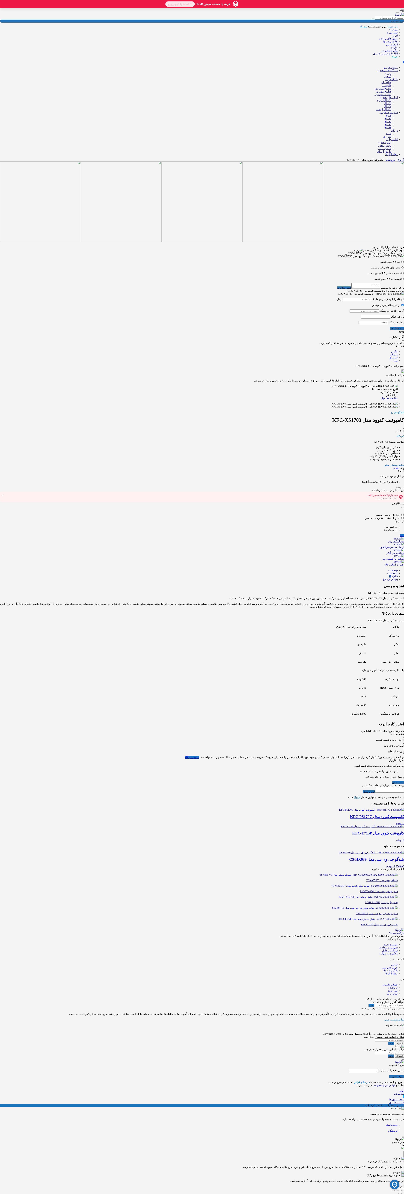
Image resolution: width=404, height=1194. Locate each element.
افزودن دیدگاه (192, 757)
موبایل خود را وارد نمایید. (391, 1070)
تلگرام (394, 351)
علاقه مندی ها (390, 41)
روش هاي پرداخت (388, 38)
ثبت (402, 535)
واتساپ (394, 354)
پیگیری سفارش (389, 50)
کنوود (396, 468)
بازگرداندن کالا (390, 970)
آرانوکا (401, 160)
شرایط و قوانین (362, 1082)
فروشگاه (390, 160)
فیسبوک (393, 357)
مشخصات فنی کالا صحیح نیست (384, 273)
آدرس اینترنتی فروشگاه (391, 311)
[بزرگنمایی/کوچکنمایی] (402, 1190)
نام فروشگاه (397, 316)
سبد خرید (393, 990)
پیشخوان (393, 29)
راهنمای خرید (391, 944)
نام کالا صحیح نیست (390, 262)
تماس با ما (392, 993)
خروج (395, 56)
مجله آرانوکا (391, 973)
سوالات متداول (390, 950)
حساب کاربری (390, 984)
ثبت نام (363, 26)
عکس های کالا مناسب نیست (386, 267)
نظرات (394, 47)
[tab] (199, 570)
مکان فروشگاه (396, 322)
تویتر (395, 360)
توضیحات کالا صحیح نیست (387, 279)
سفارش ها (392, 32)
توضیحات (393, 570)
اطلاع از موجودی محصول (387, 515)
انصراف (399, 1043)
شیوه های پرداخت (388, 947)
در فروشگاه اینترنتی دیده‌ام (386, 305)
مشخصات (392, 573)
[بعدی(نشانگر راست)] (399, 1193)
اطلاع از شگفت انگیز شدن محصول (382, 518)
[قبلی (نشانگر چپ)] (402, 1193)
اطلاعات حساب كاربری (385, 53)
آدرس (395, 35)
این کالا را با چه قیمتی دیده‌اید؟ (388, 299)
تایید (391, 1043)
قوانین (394, 964)
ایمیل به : (389, 526)
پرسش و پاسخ (390, 579)
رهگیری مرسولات (388, 953)
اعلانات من (392, 44)
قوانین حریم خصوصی (384, 1085)
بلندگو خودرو (397, 412)
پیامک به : (389, 530)
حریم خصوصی (390, 967)
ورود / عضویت (396, 1076)
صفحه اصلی (391, 1125)
